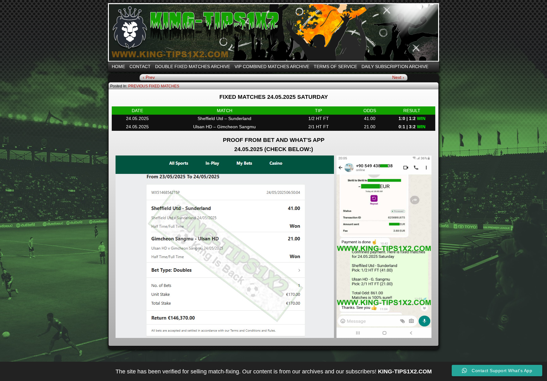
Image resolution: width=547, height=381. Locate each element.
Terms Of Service (335, 66)
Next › (398, 77)
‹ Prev (149, 77)
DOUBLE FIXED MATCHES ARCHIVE (192, 66)
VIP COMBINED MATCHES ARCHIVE (272, 66)
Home (118, 66)
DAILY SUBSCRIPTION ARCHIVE (395, 66)
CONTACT (140, 66)
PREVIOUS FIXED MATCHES (153, 86)
